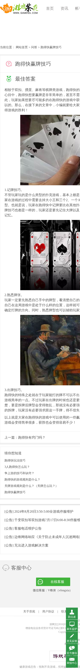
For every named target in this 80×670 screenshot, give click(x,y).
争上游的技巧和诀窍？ (19, 473)
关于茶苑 (29, 611)
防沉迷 (72, 616)
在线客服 (57, 582)
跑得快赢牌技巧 (14, 492)
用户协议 (48, 611)
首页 (50, 8)
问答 (34, 47)
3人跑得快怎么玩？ (17, 466)
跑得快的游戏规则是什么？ (22, 479)
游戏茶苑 (19, 8)
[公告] (38, 511)
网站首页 (22, 47)
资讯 (64, 8)
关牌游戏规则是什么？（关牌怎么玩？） (31, 485)
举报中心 (72, 663)
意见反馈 (72, 641)
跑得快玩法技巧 (14, 460)
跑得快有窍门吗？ (31, 437)
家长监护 (72, 628)
